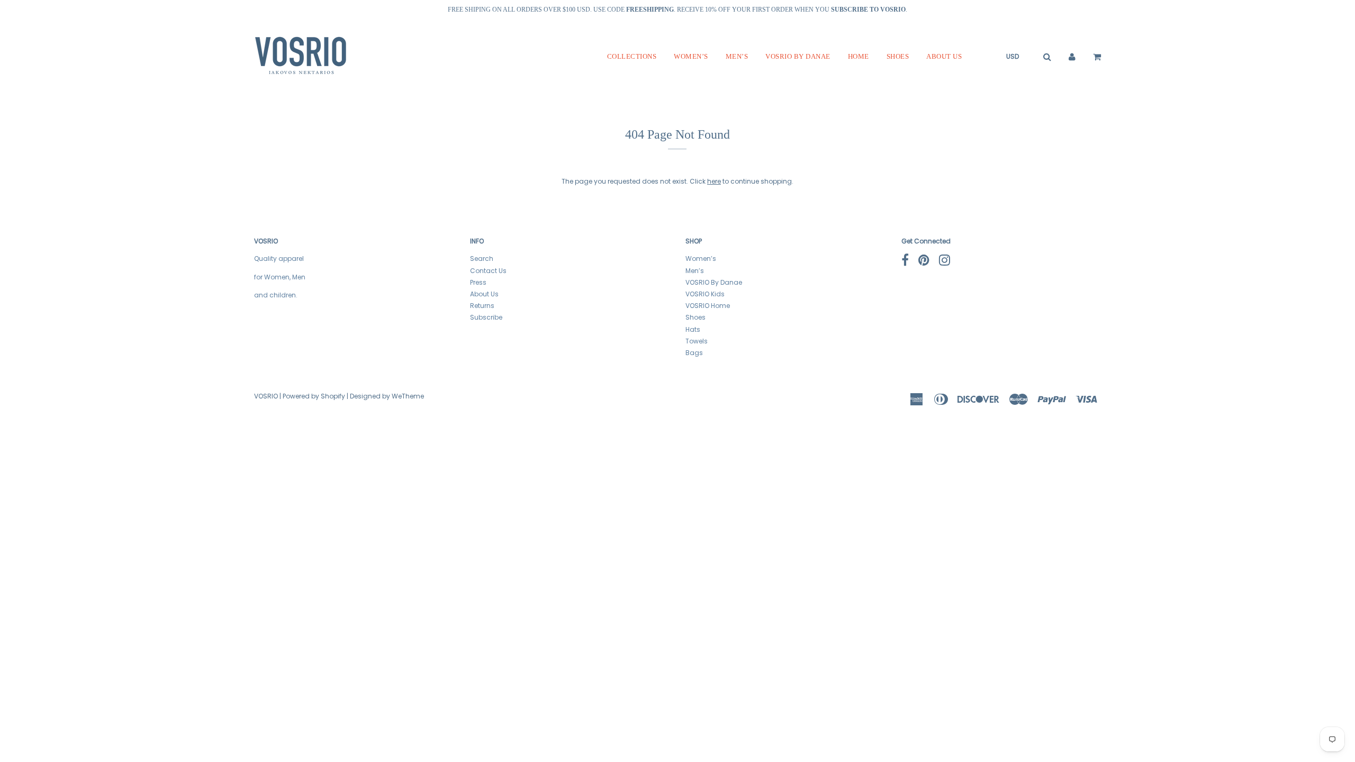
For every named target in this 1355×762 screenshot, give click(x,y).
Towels (696, 341)
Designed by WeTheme (387, 396)
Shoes (898, 56)
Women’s (691, 56)
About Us (944, 56)
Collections (632, 56)
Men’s (737, 56)
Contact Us (488, 270)
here (714, 181)
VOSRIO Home (707, 305)
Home (858, 56)
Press (478, 282)
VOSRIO (266, 396)
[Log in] (1072, 56)
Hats (692, 329)
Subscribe (486, 317)
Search (481, 258)
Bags (694, 352)
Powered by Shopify (314, 396)
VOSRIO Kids (705, 293)
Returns (482, 305)
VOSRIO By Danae (797, 56)
